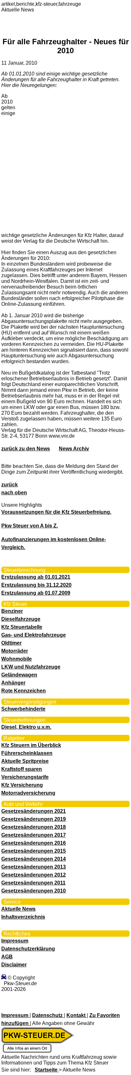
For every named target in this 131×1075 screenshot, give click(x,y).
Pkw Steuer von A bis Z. (29, 525)
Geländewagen (19, 674)
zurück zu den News (25, 448)
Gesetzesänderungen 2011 (33, 882)
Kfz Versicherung (22, 785)
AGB (7, 956)
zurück (9, 484)
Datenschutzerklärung (28, 948)
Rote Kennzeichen (23, 690)
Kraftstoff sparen (21, 769)
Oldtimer (11, 643)
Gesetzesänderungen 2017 (33, 835)
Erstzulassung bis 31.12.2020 (36, 585)
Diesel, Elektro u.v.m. (26, 727)
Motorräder (14, 651)
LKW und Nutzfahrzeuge (30, 667)
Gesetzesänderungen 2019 (33, 819)
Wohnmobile (16, 659)
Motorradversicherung (28, 793)
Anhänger (13, 682)
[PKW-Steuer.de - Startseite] (37, 1051)
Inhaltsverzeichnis (23, 917)
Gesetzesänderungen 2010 (33, 890)
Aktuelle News (18, 909)
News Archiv (74, 448)
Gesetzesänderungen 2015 (33, 851)
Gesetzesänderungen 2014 (33, 859)
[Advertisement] (65, 160)
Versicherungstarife (25, 777)
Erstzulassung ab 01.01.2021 (35, 577)
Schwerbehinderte (23, 709)
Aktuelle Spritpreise (25, 761)
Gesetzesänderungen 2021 (33, 811)
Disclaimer (14, 964)
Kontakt (76, 1015)
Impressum (14, 940)
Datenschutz (48, 1015)
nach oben (14, 492)
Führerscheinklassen (26, 753)
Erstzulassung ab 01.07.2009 (35, 593)
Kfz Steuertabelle (21, 627)
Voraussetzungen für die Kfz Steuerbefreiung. (56, 512)
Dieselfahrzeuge (20, 619)
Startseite (47, 1069)
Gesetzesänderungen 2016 (33, 843)
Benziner (12, 611)
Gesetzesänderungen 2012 (33, 875)
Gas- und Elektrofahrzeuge (33, 635)
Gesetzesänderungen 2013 (33, 867)
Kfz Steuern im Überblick (31, 745)
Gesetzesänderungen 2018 (33, 827)
